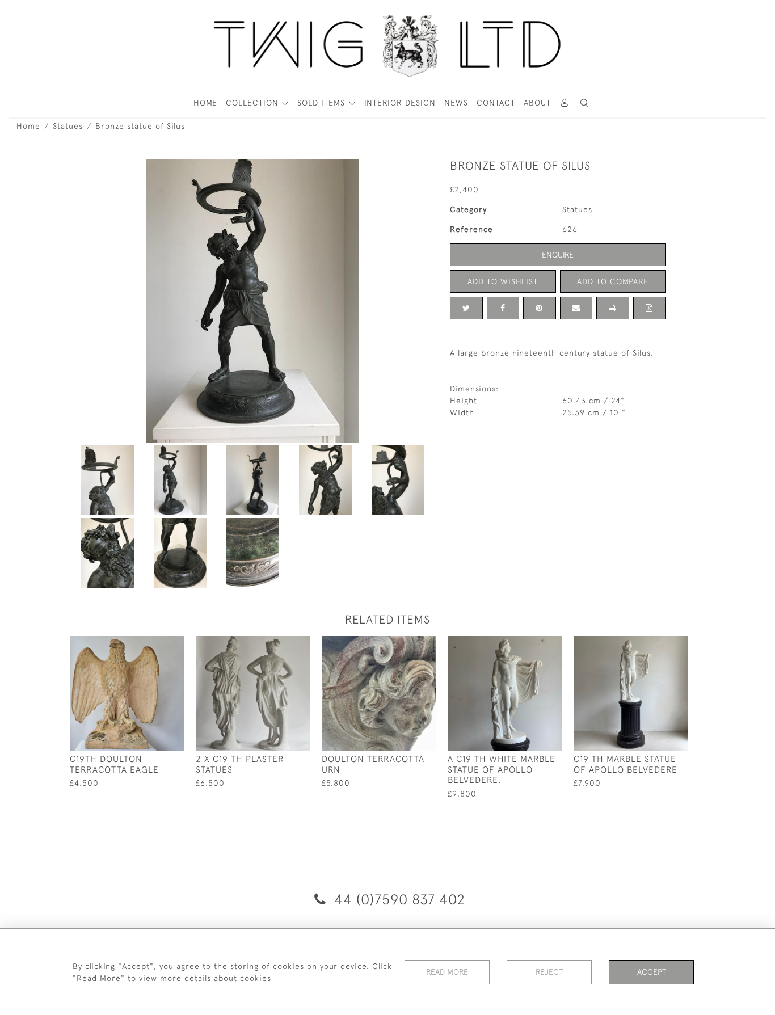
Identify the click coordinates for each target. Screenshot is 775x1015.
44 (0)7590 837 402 (397, 899)
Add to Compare (612, 281)
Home (28, 125)
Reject (549, 971)
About (537, 102)
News (456, 102)
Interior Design (400, 102)
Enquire (558, 254)
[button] (585, 103)
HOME (205, 102)
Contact (496, 102)
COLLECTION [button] (253, 102)
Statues (68, 125)
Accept (651, 971)
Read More (447, 971)
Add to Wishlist (502, 281)
